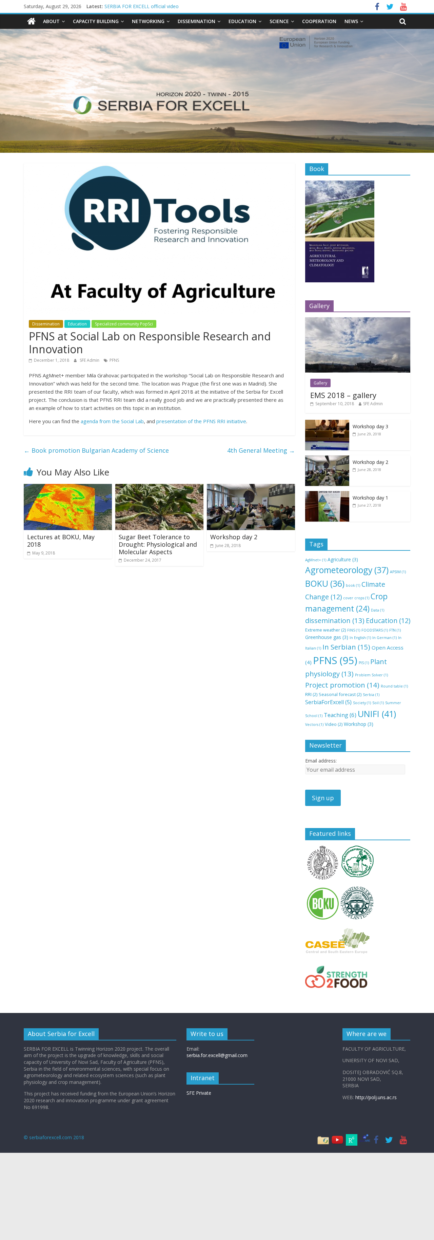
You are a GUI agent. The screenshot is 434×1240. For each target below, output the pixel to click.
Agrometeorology (347, 570)
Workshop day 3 (370, 426)
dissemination (334, 620)
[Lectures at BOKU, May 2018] (68, 488)
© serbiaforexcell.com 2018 (54, 1137)
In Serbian (346, 647)
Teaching (340, 715)
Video (333, 724)
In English (360, 637)
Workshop (358, 724)
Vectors (314, 724)
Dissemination (196, 21)
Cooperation (319, 21)
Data (377, 610)
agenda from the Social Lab (112, 421)
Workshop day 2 (233, 537)
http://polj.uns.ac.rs (376, 1097)
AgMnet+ (315, 560)
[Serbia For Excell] (31, 21)
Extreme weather (325, 630)
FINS (353, 630)
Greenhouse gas (326, 637)
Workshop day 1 (370, 497)
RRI (311, 694)
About (51, 21)
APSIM (398, 571)
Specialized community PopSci (124, 324)
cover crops (356, 598)
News (351, 21)
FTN (395, 630)
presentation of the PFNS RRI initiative (201, 421)
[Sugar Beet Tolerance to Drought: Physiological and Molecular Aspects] (159, 488)
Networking (148, 21)
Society (362, 702)
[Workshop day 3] (327, 423)
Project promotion (342, 685)
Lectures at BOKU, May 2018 (61, 540)
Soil (378, 702)
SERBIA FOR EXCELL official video (141, 6)
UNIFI (377, 713)
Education (242, 21)
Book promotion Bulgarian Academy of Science (96, 450)
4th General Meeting (261, 450)
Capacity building (96, 21)
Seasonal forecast (340, 694)
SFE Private (198, 1093)
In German (384, 637)
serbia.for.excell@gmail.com (217, 1055)
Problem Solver (371, 675)
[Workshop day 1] (327, 494)
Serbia (371, 694)
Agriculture (343, 559)
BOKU (324, 583)
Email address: (321, 760)
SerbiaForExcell (328, 702)
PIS (364, 662)
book (353, 585)
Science (279, 21)
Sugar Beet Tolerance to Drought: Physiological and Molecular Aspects (158, 544)
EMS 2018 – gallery (343, 395)
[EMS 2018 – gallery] (357, 321)
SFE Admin (90, 360)
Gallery (320, 383)
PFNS (114, 360)
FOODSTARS (374, 630)
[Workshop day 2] (251, 488)
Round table (394, 686)
